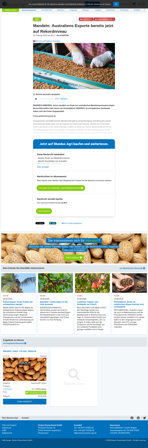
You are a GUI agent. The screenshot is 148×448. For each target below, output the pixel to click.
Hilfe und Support (9, 425)
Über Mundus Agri (10, 418)
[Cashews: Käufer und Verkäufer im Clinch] (92, 283)
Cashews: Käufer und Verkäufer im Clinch (87, 303)
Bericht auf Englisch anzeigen (47, 41)
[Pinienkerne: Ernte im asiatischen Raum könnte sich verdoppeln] (129, 283)
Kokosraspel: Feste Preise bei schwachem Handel (18, 303)
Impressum (6, 428)
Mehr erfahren (73, 257)
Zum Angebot (24, 401)
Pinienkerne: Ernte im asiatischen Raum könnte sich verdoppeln (129, 304)
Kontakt (25, 418)
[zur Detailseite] (24, 369)
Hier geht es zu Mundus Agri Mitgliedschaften (60, 188)
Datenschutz (7, 433)
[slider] (46, 99)
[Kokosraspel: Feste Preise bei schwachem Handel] (18, 283)
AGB (4, 430)
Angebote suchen (74, 383)
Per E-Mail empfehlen (73, 223)
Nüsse (37, 19)
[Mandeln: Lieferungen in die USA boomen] (55, 283)
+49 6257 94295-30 (85, 428)
